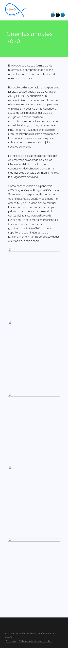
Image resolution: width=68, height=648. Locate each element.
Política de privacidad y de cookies (35, 641)
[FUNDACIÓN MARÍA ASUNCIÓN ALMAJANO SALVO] (15, 10)
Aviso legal (11, 641)
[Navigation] (58, 10)
